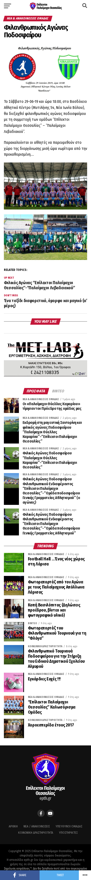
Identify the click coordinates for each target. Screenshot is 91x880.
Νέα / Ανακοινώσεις (37, 826)
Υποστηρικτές (68, 832)
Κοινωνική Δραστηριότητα (35, 832)
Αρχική (13, 826)
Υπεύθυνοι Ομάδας (69, 826)
